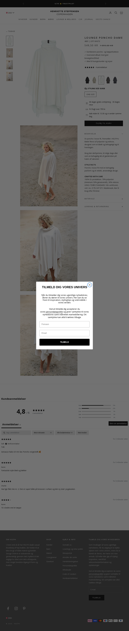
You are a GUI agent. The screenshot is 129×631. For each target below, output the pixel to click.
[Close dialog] (89, 285)
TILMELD (64, 342)
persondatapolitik (54, 311)
